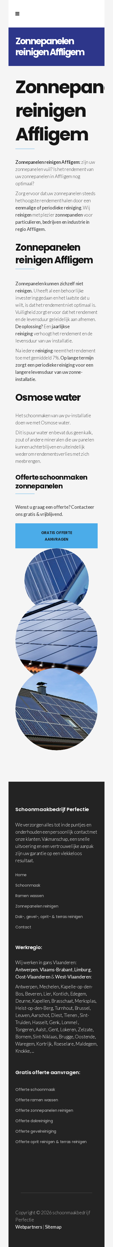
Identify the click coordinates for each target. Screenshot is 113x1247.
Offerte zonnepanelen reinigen (44, 1110)
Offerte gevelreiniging (35, 1131)
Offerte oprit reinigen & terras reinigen (51, 1141)
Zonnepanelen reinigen (36, 906)
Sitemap (53, 1227)
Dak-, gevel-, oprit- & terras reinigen (49, 916)
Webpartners (28, 1227)
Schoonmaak (27, 885)
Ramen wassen (29, 895)
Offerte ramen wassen (36, 1100)
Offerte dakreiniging (34, 1121)
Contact (23, 927)
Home (21, 875)
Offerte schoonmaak (35, 1089)
